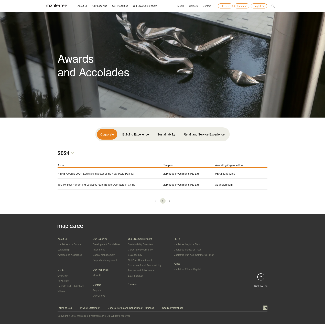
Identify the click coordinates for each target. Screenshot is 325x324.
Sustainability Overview (140, 244)
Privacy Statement (90, 307)
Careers (193, 5)
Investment (99, 249)
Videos (61, 291)
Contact (207, 5)
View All (97, 275)
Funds (240, 6)
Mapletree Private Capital (187, 269)
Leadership (64, 249)
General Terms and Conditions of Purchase (131, 307)
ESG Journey (135, 254)
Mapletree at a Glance (69, 244)
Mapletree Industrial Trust (187, 249)
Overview (63, 275)
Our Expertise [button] (99, 5)
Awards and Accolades (70, 254)
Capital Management (104, 254)
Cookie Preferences (172, 307)
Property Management (105, 260)
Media (180, 5)
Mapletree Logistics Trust (187, 244)
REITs (224, 6)
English (258, 6)
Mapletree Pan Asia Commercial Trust (194, 254)
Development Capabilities (106, 244)
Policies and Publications (141, 270)
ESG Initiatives (136, 275)
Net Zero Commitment (140, 260)
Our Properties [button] (120, 5)
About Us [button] (82, 5)
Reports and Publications (71, 286)
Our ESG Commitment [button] (145, 5)
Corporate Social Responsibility (144, 265)
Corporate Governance (140, 249)
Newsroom (63, 280)
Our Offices (99, 295)
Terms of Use (65, 307)
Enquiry (97, 290)
